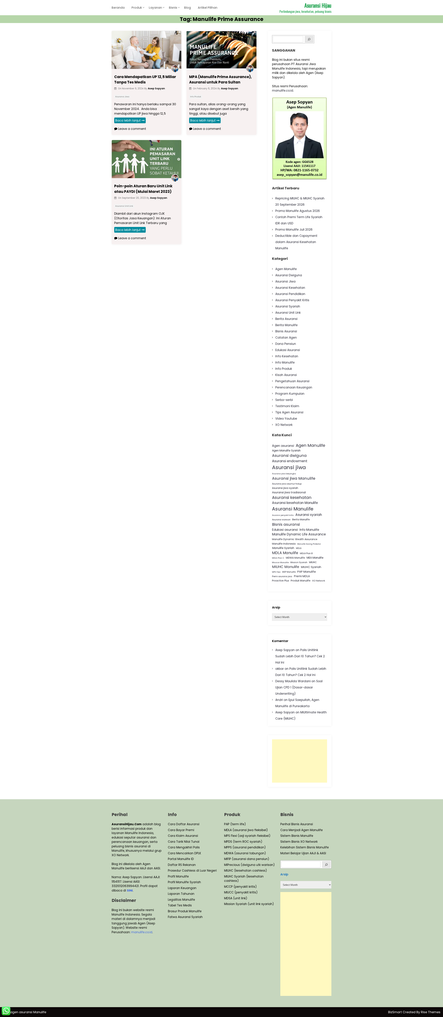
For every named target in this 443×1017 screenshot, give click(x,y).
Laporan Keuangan (182, 888)
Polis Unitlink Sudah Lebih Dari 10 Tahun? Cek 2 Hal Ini (300, 656)
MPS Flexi (276, 572)
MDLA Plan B (306, 553)
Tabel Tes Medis (180, 905)
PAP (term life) (235, 824)
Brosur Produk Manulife (185, 911)
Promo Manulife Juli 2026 (294, 229)
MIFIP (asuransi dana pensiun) (246, 859)
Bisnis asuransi (286, 524)
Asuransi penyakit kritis (283, 515)
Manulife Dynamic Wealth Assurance (294, 539)
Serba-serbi (284, 400)
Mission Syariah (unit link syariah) (249, 904)
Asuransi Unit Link (124, 206)
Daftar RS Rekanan (182, 865)
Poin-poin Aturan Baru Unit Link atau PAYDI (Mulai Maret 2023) (143, 188)
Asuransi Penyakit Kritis (292, 300)
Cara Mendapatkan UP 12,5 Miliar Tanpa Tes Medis (145, 79)
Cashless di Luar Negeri (199, 870)
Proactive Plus (280, 580)
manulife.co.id (282, 90)
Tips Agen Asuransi (289, 412)
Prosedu (174, 870)
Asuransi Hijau (317, 5)
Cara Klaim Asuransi (183, 836)
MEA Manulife (315, 557)
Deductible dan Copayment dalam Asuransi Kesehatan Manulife (296, 242)
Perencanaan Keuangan (293, 387)
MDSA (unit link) (235, 898)
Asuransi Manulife (292, 509)
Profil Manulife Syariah (184, 882)
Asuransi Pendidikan (290, 294)
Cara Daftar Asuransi (183, 824)
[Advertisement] (299, 761)
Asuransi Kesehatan (290, 288)
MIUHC (313, 562)
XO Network (283, 425)
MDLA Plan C (278, 558)
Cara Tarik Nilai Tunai (183, 842)
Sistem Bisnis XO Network (299, 842)
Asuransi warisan (281, 519)
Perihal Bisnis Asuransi (296, 824)
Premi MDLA (302, 576)
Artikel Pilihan (207, 8)
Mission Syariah (298, 562)
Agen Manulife (286, 269)
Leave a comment (131, 129)
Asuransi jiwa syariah (285, 488)
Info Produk (195, 96)
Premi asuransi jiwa (282, 576)
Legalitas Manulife (181, 900)
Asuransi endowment (289, 461)
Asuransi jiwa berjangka (284, 473)
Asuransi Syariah (287, 306)
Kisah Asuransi (286, 375)
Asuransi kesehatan (291, 497)
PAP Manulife (306, 572)
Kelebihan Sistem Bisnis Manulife (304, 847)
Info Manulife (285, 362)
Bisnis (173, 8)
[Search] (309, 39)
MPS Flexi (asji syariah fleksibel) (247, 836)
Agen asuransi (283, 445)
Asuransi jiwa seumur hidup (287, 483)
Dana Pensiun (285, 344)
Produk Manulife (300, 580)
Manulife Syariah (283, 548)
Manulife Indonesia (284, 543)
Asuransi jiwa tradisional (289, 492)
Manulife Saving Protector (309, 544)
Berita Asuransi (286, 319)
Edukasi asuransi (285, 529)
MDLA (298, 548)
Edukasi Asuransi (287, 350)
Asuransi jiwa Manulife (293, 478)
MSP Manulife (289, 572)
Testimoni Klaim (287, 406)
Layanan (155, 8)
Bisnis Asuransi (286, 331)
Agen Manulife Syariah (286, 450)
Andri (279, 700)
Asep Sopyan (285, 650)
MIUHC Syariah (311, 567)
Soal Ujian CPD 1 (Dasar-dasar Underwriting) (299, 687)
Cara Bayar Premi (181, 830)
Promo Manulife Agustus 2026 (297, 211)
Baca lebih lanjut (128, 120)
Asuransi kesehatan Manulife (295, 502)
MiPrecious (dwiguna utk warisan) (249, 865)
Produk (137, 8)
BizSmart (395, 1012)
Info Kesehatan (286, 356)
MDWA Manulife (295, 557)
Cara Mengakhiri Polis (184, 847)
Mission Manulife (280, 562)
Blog (187, 8)
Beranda (118, 8)
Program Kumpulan (289, 394)
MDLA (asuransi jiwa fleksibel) (246, 830)
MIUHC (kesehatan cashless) (245, 870)
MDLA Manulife (285, 552)
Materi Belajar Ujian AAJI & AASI (303, 853)
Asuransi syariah (308, 514)
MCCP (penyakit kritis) (240, 887)
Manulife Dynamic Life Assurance (299, 534)
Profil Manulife (178, 876)
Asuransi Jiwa (122, 96)
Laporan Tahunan (181, 894)
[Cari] (326, 864)
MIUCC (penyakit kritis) (240, 892)
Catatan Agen (286, 337)
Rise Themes (430, 1012)
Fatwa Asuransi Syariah (185, 917)
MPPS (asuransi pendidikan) (245, 847)
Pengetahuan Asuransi (292, 381)
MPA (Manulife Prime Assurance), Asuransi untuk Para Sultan (220, 79)
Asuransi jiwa (289, 467)
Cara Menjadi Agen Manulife (301, 830)
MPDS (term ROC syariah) (243, 842)
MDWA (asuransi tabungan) (245, 853)
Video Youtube (286, 418)
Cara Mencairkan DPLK (184, 853)
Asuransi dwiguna (289, 455)
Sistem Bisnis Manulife (296, 836)
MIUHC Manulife (285, 566)
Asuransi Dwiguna (288, 275)
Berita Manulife (286, 325)
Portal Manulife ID (181, 859)
